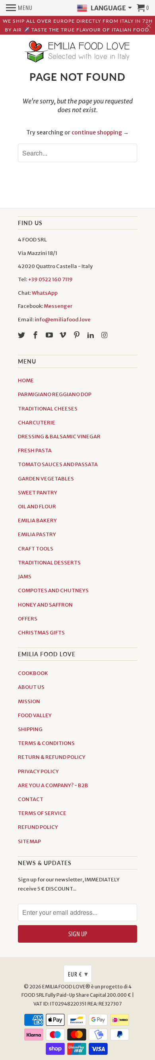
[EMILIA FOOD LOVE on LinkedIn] (91, 335)
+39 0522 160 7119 (50, 279)
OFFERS (27, 618)
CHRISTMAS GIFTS (41, 632)
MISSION (29, 701)
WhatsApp (45, 293)
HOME (26, 380)
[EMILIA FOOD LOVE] (77, 52)
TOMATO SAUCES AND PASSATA (58, 464)
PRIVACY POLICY (38, 771)
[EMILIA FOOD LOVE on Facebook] (36, 335)
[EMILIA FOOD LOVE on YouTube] (50, 335)
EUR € (78, 973)
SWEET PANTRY (37, 492)
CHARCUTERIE (36, 422)
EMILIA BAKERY (37, 520)
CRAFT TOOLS (35, 548)
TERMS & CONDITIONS (46, 743)
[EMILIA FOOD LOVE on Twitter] (22, 335)
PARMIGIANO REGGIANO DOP (54, 394)
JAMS (24, 576)
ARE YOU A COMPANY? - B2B (53, 785)
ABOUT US (31, 687)
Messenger (58, 306)
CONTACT (30, 799)
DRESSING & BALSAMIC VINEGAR (59, 436)
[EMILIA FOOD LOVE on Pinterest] (77, 335)
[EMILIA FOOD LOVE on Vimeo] (63, 335)
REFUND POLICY (38, 827)
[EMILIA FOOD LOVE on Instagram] (105, 335)
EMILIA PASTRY (37, 534)
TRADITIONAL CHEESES (48, 408)
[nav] (19, 8)
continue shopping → (100, 132)
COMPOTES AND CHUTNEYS (53, 590)
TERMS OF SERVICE (42, 813)
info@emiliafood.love (63, 319)
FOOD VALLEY (35, 715)
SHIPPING (30, 729)
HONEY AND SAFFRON (45, 604)
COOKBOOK (33, 673)
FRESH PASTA (35, 450)
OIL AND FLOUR (37, 506)
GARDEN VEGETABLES (46, 478)
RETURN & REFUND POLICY (51, 757)
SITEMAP (29, 841)
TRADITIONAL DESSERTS (49, 562)
